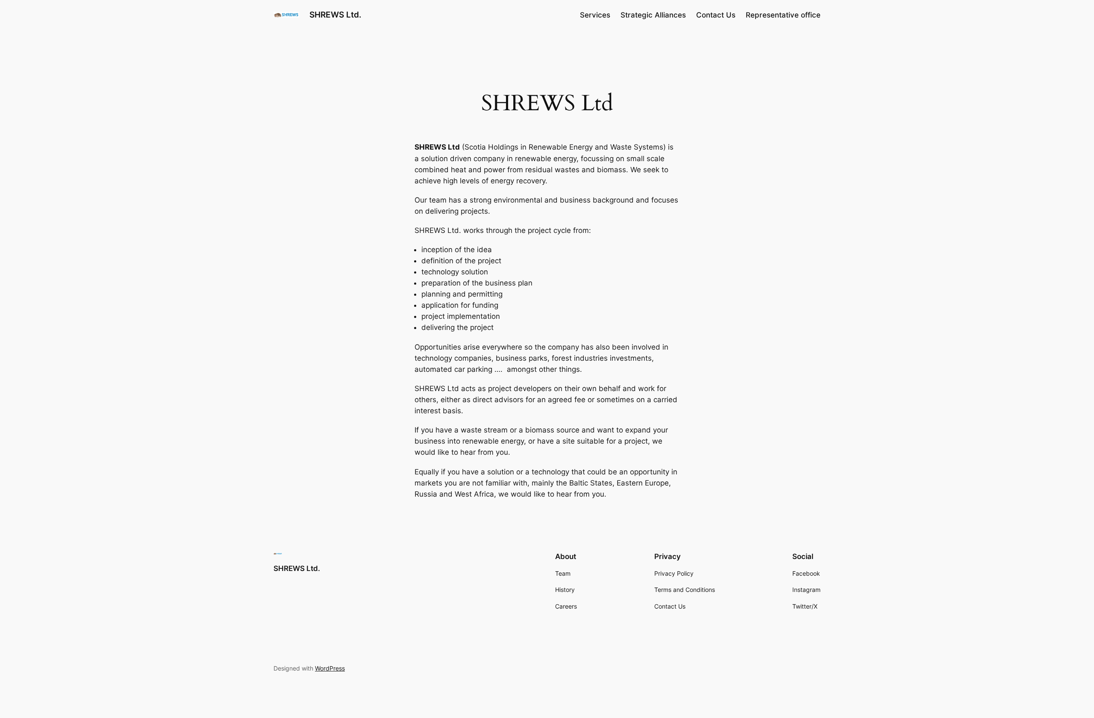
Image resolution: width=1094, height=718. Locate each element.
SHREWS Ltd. (335, 14)
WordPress (330, 668)
